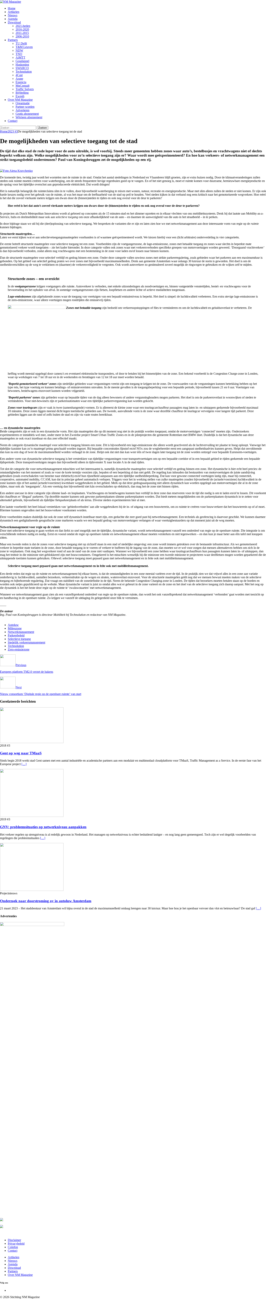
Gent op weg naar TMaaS (21, 753)
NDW (19, 50)
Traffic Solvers (25, 89)
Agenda (13, 18)
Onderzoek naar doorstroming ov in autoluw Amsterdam (45, 901)
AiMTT (20, 57)
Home (11, 8)
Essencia (21, 82)
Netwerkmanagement (21, 632)
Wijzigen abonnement (29, 117)
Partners (13, 40)
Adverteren (22, 110)
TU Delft (21, 43)
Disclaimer (14, 1240)
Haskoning (22, 64)
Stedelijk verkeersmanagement (26, 642)
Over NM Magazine (20, 99)
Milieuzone (15, 628)
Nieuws (12, 15)
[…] (23, 764)
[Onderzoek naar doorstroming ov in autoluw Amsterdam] (31, 889)
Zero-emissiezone (18, 649)
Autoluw (13, 624)
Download (14, 22)
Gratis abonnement (27, 113)
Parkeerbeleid (16, 635)
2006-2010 (22, 36)
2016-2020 (22, 29)
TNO (19, 54)
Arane (19, 78)
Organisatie (23, 103)
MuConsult (22, 85)
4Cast (19, 75)
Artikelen (13, 11)
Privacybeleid (16, 1243)
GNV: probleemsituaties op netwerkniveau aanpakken (43, 827)
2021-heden (23, 26)
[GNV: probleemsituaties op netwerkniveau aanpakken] (31, 815)
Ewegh (20, 96)
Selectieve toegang (19, 639)
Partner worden (25, 106)
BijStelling (22, 92)
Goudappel (22, 61)
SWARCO (22, 68)
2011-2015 (22, 33)
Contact (12, 120)
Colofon (13, 1247)
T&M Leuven (24, 47)
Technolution (24, 71)
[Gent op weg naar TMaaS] (31, 742)
